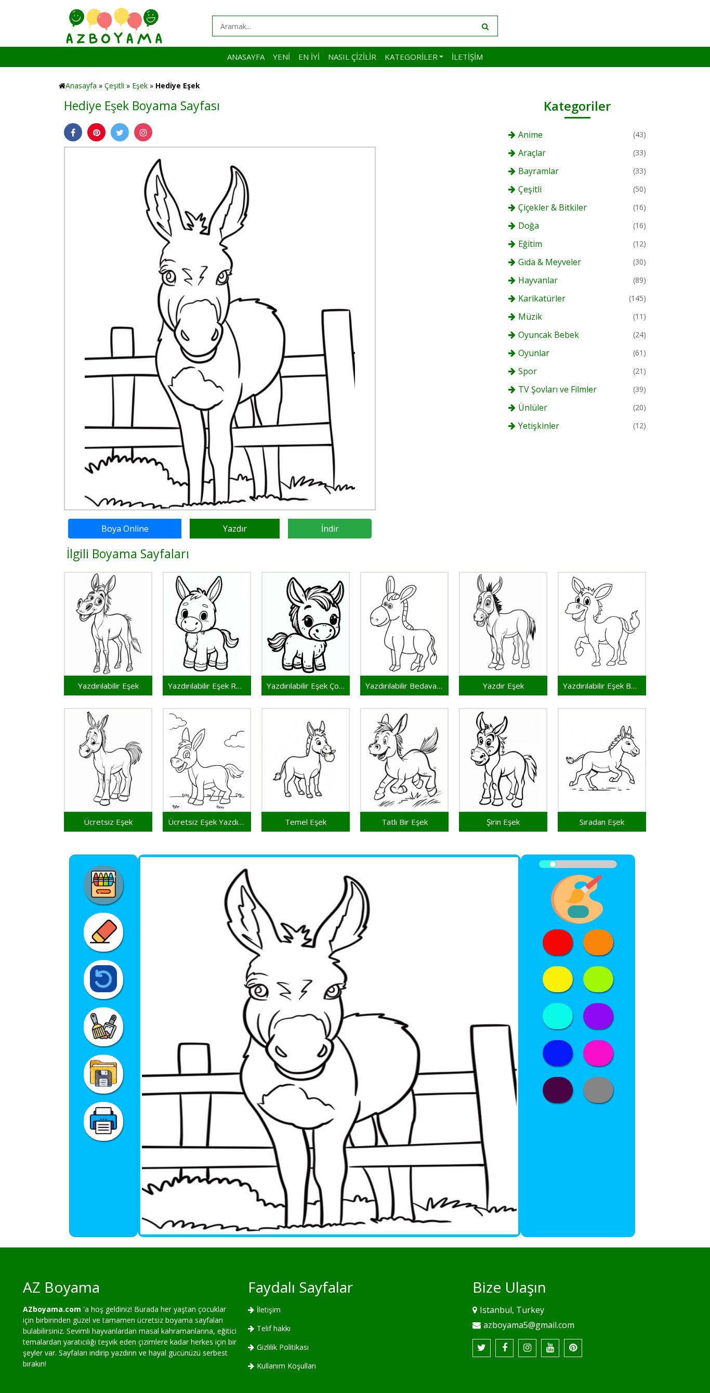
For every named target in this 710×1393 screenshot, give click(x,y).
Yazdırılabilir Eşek (108, 685)
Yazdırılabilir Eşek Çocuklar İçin (306, 685)
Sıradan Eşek (602, 821)
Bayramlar (538, 171)
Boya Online (125, 528)
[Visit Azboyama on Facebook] (504, 1348)
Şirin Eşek (503, 821)
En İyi (309, 56)
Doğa (528, 225)
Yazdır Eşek (503, 685)
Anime (530, 134)
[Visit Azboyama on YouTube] (550, 1348)
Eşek (140, 85)
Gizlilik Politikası (283, 1347)
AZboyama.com (52, 1309)
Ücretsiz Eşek (108, 821)
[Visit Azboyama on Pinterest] (573, 1348)
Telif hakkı (274, 1328)
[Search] (484, 26)
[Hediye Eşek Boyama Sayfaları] (220, 328)
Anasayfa (246, 56)
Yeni (281, 56)
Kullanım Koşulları (286, 1366)
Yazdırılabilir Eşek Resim (207, 685)
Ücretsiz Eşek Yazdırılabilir (207, 821)
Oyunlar (533, 353)
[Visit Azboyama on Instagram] (527, 1348)
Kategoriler (411, 56)
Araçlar (532, 153)
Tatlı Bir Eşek (405, 821)
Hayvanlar (538, 280)
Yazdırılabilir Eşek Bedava (602, 685)
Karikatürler (542, 298)
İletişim (467, 56)
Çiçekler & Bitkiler (552, 207)
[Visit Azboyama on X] (481, 1348)
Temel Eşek (305, 821)
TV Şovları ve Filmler (557, 389)
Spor (527, 371)
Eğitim (530, 243)
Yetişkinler (538, 425)
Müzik (530, 316)
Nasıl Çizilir (352, 56)
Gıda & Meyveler (549, 262)
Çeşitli (114, 85)
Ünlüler (532, 407)
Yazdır (235, 528)
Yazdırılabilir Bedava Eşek (404, 685)
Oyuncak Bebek (548, 334)
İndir (330, 528)
